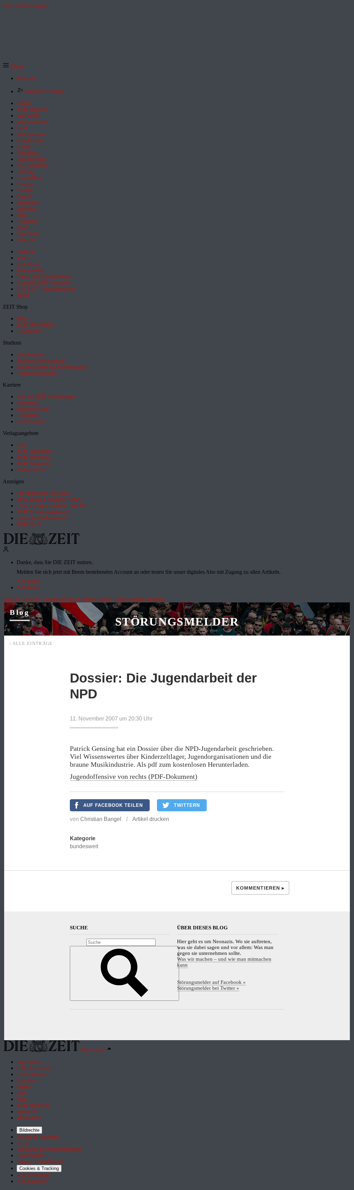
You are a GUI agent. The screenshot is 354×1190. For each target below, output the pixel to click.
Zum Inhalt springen (25, 6)
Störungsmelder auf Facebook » (211, 982)
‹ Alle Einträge (31, 643)
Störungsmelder (177, 621)
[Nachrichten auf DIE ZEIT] (41, 543)
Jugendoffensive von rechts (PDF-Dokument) (133, 776)
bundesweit (84, 846)
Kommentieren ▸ (260, 888)
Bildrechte (29, 1130)
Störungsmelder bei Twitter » (208, 988)
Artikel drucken (150, 819)
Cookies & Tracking (39, 1168)
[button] (13, 66)
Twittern (187, 805)
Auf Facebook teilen (113, 805)
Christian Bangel (100, 819)
